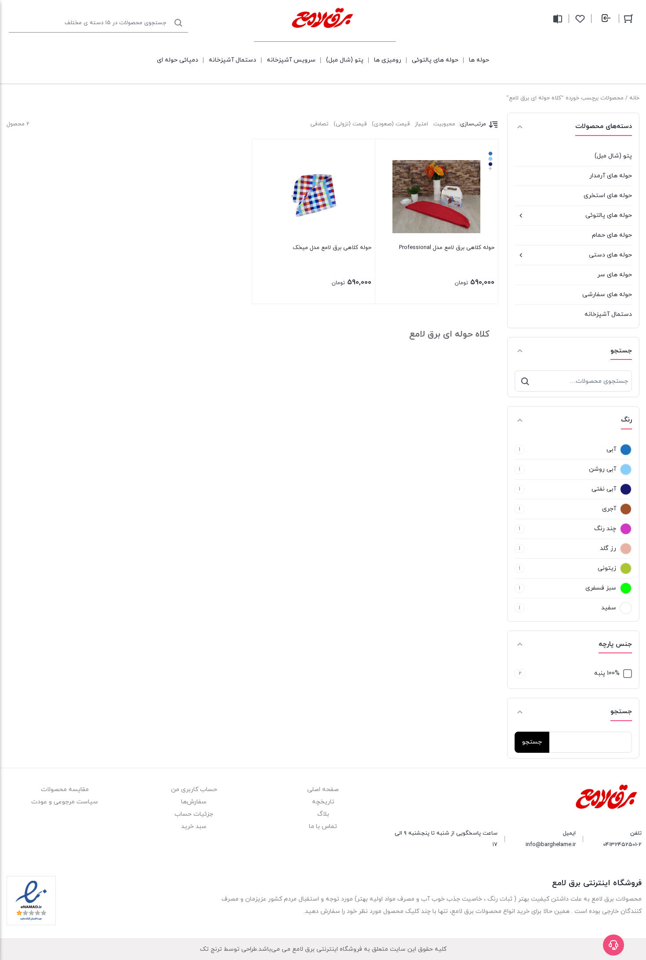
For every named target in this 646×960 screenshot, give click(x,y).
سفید (608, 608)
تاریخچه (323, 802)
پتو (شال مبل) (613, 156)
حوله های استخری (608, 195)
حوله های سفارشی (607, 294)
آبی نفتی (604, 489)
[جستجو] (525, 381)
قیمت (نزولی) (350, 124)
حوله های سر (614, 275)
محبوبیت (444, 124)
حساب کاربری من (194, 789)
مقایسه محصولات (65, 789)
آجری (609, 509)
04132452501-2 (622, 845)
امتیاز (421, 124)
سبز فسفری (600, 588)
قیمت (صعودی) (391, 124)
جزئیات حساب (193, 814)
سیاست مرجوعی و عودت (64, 802)
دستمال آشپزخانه (608, 314)
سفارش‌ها (194, 802)
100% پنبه (607, 673)
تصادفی (319, 124)
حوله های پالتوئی (608, 215)
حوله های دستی (610, 255)
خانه (634, 98)
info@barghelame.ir (551, 845)
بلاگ (323, 814)
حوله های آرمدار (610, 176)
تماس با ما (323, 826)
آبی (611, 449)
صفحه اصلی (323, 789)
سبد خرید (194, 826)
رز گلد (608, 548)
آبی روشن (602, 469)
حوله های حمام (612, 235)
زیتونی (607, 568)
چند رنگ (605, 528)
